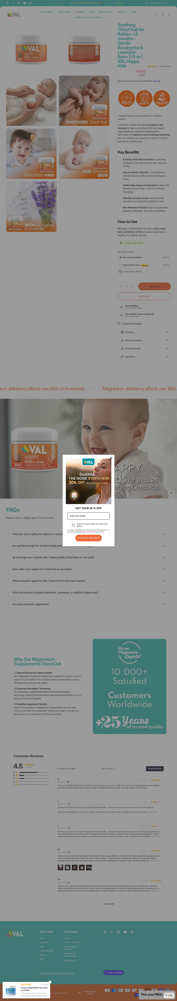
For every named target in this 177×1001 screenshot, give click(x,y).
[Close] (111, 458)
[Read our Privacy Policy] (108, 530)
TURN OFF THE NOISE (88, 538)
